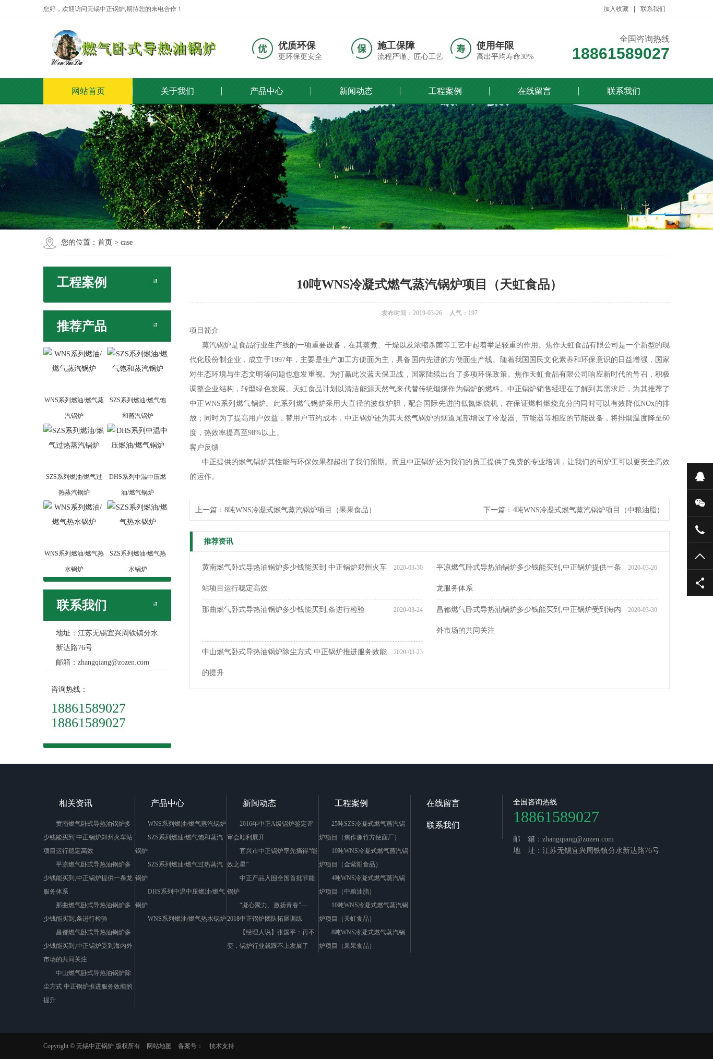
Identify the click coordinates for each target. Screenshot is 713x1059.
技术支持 (221, 1046)
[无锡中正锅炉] (129, 48)
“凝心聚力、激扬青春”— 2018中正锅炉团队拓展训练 (267, 911)
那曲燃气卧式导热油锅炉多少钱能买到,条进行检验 (283, 609)
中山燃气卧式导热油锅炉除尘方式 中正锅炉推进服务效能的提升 (294, 662)
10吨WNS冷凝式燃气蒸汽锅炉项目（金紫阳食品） (363, 857)
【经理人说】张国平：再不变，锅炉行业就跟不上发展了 (271, 939)
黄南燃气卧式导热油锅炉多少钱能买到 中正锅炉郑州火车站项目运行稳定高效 (294, 577)
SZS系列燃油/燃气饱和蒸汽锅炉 (179, 844)
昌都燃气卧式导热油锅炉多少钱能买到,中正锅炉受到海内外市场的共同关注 (528, 620)
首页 (105, 242)
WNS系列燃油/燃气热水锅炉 (187, 918)
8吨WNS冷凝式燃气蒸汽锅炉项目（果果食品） (300, 510)
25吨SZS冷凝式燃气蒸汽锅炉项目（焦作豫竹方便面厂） (362, 830)
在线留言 (534, 91)
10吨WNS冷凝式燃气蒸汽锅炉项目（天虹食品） (363, 911)
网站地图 (159, 1046)
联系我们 (653, 9)
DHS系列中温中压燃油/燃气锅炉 (180, 898)
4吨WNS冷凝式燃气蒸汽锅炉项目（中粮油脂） (588, 510)
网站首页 (88, 91)
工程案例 (445, 91)
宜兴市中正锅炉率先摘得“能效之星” (272, 857)
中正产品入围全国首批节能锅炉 (271, 884)
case (127, 242)
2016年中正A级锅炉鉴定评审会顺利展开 (270, 830)
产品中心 (266, 91)
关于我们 (177, 91)
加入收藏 (615, 9)
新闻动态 (356, 91)
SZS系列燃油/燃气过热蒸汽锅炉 (179, 871)
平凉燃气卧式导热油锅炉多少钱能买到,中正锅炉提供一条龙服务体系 (528, 577)
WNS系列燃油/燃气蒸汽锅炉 (187, 823)
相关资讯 (75, 803)
